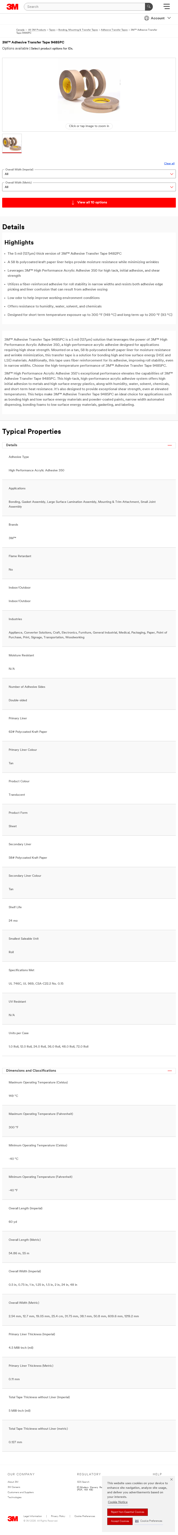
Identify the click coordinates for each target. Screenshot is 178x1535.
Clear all (169, 163)
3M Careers (14, 1487)
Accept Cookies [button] (120, 1521)
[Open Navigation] (166, 8)
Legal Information (32, 1516)
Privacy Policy (58, 1516)
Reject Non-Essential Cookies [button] (127, 1512)
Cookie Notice (118, 1502)
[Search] (149, 7)
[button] (148, 1521)
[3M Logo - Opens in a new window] (12, 6)
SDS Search (83, 1482)
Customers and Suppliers (21, 1492)
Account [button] (157, 18)
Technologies (14, 1497)
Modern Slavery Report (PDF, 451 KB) (92, 1488)
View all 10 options (92, 202)
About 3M (13, 1482)
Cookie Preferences (84, 1516)
